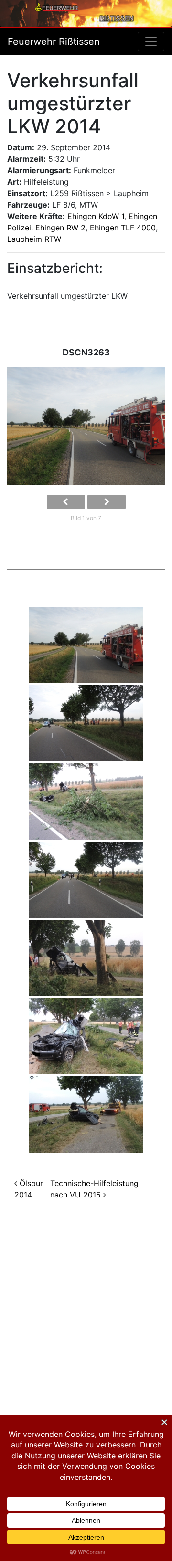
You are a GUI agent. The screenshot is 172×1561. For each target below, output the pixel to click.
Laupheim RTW (34, 239)
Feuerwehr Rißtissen (54, 41)
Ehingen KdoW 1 (95, 216)
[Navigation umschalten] (151, 41)
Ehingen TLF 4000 (123, 227)
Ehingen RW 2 (60, 227)
